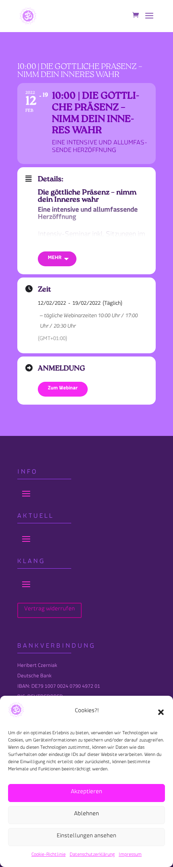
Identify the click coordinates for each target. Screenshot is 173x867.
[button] (161, 712)
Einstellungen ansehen (86, 837)
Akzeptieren (86, 793)
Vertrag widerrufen (49, 610)
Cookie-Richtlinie (48, 855)
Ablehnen (86, 815)
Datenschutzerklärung (92, 855)
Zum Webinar (63, 389)
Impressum (130, 855)
